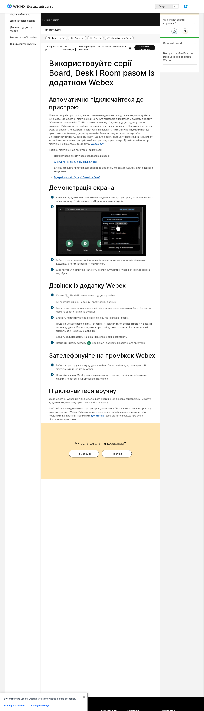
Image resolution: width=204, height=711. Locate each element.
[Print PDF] (130, 48)
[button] (186, 6)
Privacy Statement (14, 705)
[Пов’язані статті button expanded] (194, 43)
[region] (44, 702)
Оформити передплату (145, 47)
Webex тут (97, 143)
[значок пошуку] (157, 7)
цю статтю (97, 415)
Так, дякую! (84, 453)
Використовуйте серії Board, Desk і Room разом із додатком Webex (101, 73)
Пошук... (163, 6)
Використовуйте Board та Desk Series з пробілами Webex (178, 57)
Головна (46, 20)
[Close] (83, 697)
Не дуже (117, 453)
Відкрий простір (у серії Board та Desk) (77, 177)
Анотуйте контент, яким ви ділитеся (75, 161)
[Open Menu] (195, 6)
